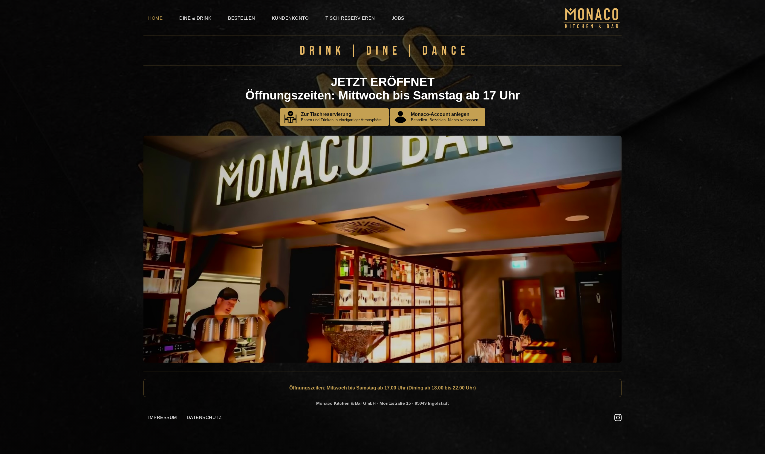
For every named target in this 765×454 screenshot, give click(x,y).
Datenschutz (204, 417)
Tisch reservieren (350, 18)
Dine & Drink (195, 18)
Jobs (398, 18)
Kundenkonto (290, 18)
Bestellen (241, 18)
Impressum (162, 417)
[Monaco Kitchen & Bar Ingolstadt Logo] (592, 25)
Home (155, 18)
